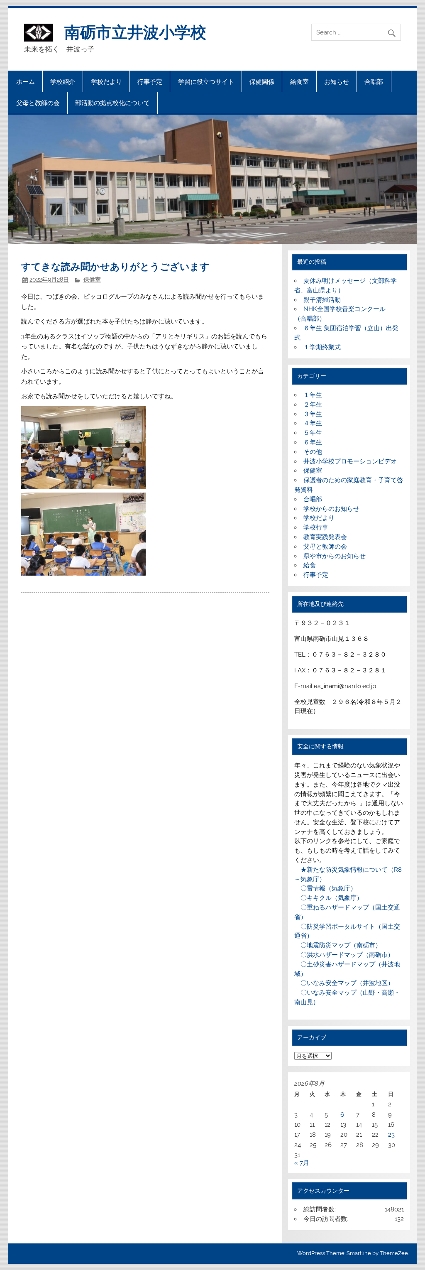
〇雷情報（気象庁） (325, 888)
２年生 (312, 404)
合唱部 (373, 82)
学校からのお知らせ (331, 508)
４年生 (312, 423)
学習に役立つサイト (206, 82)
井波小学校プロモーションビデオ (350, 461)
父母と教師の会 (38, 103)
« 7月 (301, 1163)
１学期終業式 (322, 347)
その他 (312, 452)
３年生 (312, 414)
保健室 (92, 279)
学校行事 (315, 527)
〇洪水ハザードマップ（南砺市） (344, 955)
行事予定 (149, 82)
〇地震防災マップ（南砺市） (337, 945)
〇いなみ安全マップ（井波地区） (344, 983)
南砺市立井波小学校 (135, 31)
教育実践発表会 (325, 537)
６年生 (312, 442)
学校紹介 (62, 82)
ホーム (25, 82)
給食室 (299, 82)
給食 (309, 565)
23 (391, 1134)
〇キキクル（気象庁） (328, 898)
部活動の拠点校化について (112, 103)
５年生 (312, 432)
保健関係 (261, 82)
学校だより (106, 82)
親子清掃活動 (322, 300)
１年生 (312, 395)
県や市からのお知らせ (334, 556)
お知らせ (336, 82)
